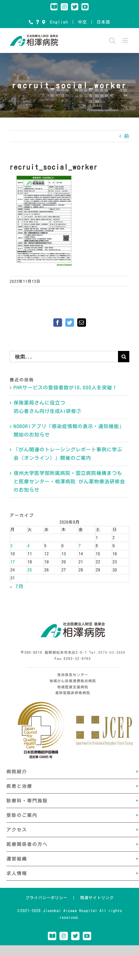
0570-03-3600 (111, 652)
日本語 (103, 22)
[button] (72, 772)
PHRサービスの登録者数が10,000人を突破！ (65, 387)
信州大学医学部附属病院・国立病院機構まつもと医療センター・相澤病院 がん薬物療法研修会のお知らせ (69, 481)
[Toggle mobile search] (112, 40)
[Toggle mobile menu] (125, 40)
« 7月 (17, 586)
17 (12, 562)
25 (29, 570)
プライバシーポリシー (47, 897)
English (59, 22)
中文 (82, 22)
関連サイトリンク (97, 897)
